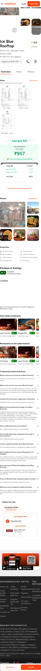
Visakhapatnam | (27, 637)
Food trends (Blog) (3, 593)
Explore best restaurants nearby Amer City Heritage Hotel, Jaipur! (20, 654)
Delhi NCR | (5, 629)
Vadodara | (21, 642)
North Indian (6, 53)
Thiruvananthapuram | (10, 645)
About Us (4, 587)
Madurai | (4, 647)
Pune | (3, 631)
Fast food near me (14, 594)
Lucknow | (28, 634)
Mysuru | (13, 642)
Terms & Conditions (26, 602)
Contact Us (5, 612)
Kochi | (36, 634)
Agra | (10, 634)
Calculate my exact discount (18, 188)
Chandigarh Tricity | (28, 647)
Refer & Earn (26, 597)
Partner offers (3, 600)
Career (3, 616)
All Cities (20, 650)
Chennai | (33, 629)
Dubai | (17, 631)
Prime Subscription (26, 588)
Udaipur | (32, 645)
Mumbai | (15, 629)
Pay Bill (31, 667)
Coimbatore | (6, 637)
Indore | (32, 639)
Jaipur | (3, 634)
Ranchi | (16, 637)
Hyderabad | (18, 634)
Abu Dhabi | (14, 647)
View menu (33, 80)
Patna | (3, 639)
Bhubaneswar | (22, 639)
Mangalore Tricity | (8, 650)
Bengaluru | (24, 629)
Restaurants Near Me (15, 609)
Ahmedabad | (31, 631)
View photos (32, 198)
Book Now (10, 667)
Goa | (23, 631)
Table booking (14, 588)
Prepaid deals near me (14, 601)
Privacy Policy (24, 608)
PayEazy (24, 593)
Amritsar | (11, 639)
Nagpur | (24, 645)
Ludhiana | (4, 642)
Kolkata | (10, 631)
